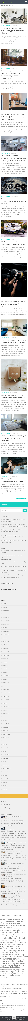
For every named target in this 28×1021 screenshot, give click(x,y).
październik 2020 (6, 734)
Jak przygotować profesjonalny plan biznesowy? (12, 575)
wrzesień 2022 (5, 655)
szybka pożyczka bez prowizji (11, 968)
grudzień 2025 (5, 610)
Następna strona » (21, 498)
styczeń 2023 (5, 641)
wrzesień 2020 (5, 737)
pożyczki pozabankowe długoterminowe (13, 949)
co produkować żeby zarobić (21, 917)
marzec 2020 (5, 758)
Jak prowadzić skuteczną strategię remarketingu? (11, 988)
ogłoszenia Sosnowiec (16, 928)
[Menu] (26, 2)
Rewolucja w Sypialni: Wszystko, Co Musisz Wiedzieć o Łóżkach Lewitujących (13, 438)
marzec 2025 (5, 617)
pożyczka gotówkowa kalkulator (12, 932)
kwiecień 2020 (5, 754)
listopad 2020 (5, 730)
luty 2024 (4, 627)
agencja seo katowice (6, 559)
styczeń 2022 (5, 682)
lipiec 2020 (4, 744)
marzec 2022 (5, 675)
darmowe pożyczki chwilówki (11, 920)
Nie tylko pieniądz (5, 25)
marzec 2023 (5, 634)
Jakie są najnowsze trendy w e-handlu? (10, 577)
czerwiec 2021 (5, 706)
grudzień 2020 (5, 727)
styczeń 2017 (5, 789)
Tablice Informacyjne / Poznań (8, 837)
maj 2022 (4, 669)
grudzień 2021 (5, 686)
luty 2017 (4, 785)
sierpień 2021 (5, 699)
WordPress (10, 1019)
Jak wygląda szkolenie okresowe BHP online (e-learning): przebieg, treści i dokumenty (12, 117)
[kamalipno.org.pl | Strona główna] (9, 2)
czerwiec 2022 (5, 665)
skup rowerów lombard (12, 964)
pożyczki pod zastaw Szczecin (11, 947)
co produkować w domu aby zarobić (10, 917)
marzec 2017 (5, 782)
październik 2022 (6, 651)
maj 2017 (4, 775)
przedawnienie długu (8, 953)
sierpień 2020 (5, 741)
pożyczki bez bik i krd (14, 944)
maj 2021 (4, 710)
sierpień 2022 (5, 658)
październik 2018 (6, 768)
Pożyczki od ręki (6, 946)
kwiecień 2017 (5, 778)
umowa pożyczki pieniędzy (12, 970)
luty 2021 (4, 720)
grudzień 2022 (5, 645)
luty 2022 (4, 679)
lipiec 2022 (4, 662)
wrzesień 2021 (5, 696)
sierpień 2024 (5, 621)
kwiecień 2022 (5, 672)
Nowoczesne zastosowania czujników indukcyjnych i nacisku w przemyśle (13, 201)
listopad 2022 (5, 648)
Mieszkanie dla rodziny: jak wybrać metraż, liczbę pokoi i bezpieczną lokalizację (13, 30)
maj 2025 (4, 614)
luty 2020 (4, 761)
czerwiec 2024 (5, 624)
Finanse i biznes (5, 337)
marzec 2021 (5, 717)
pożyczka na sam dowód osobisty (11, 937)
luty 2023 (4, 638)
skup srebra (19, 965)
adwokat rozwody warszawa (11, 916)
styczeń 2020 (5, 765)
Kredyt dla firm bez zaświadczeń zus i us (10, 925)
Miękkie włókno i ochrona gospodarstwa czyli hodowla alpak (13, 993)
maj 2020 (4, 751)
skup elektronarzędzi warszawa (12, 955)
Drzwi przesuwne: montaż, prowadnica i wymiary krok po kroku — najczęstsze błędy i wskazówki (14, 158)
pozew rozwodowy (14, 930)
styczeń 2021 (5, 724)
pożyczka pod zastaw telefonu (11, 941)
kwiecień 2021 (5, 713)
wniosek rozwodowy (8, 975)
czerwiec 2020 (5, 748)
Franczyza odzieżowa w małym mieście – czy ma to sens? (13, 991)
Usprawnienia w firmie (5, 996)
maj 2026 (4, 607)
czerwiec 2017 (5, 772)
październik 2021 (6, 693)
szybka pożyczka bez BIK (9, 967)
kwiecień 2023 (5, 631)
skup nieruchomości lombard (12, 960)
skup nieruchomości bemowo (14, 958)
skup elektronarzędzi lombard (10, 953)
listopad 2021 (5, 689)
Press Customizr (20, 1019)
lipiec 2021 (4, 703)
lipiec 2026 (4, 603)
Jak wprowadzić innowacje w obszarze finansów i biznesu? (13, 1003)
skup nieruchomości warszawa (11, 962)
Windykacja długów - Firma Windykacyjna (12, 972)
